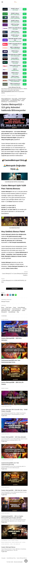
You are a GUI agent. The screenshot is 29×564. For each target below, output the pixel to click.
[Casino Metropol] (15, 2)
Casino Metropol (22, 98)
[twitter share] (2, 295)
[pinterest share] (7, 295)
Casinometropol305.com (7, 459)
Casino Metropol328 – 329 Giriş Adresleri (13, 437)
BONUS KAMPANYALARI (6, 542)
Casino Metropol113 (11, 95)
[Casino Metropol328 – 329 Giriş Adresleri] (14, 329)
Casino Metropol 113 (16, 99)
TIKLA (24, 9)
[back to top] (26, 561)
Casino (14, 307)
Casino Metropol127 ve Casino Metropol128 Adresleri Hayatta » (15, 274)
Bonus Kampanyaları (6, 98)
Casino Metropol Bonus (8, 547)
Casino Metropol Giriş (15, 100)
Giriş (18, 312)
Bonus (2, 307)
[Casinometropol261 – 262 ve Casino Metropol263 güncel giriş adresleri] (14, 504)
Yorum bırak (14, 288)
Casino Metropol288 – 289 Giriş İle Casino (14, 490)
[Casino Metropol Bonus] (14, 532)
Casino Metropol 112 (6, 99)
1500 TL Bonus (11, 540)
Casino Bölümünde (20, 252)
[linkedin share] (10, 295)
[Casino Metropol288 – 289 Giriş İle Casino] (14, 373)
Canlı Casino (14, 98)
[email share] (5, 295)
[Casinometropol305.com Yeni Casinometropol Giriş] (14, 351)
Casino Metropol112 (16, 310)
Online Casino (10, 268)
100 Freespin (4, 540)
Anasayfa (3, 95)
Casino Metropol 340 (6, 406)
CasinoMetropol (11, 312)
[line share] (16, 295)
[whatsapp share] (13, 295)
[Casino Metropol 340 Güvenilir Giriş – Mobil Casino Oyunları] (14, 398)
